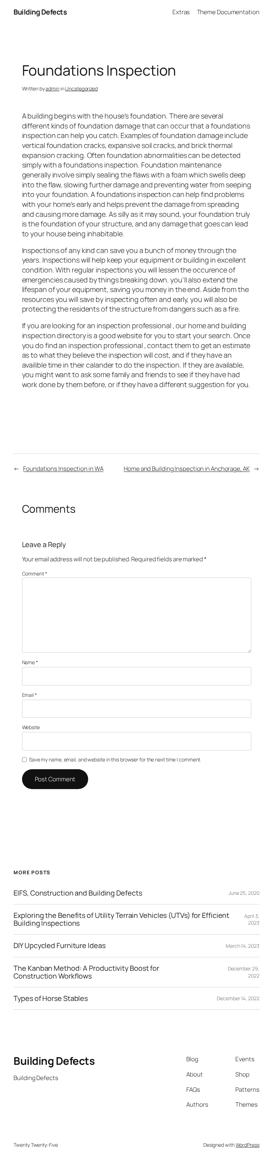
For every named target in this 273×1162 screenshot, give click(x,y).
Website (31, 727)
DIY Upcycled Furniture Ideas (59, 945)
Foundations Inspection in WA (63, 468)
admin (52, 88)
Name (30, 662)
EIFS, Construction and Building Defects (78, 893)
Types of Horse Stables (51, 998)
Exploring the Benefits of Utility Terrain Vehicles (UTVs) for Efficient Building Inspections (121, 919)
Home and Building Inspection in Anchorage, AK (187, 468)
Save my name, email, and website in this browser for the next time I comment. (115, 759)
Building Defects (40, 12)
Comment (34, 573)
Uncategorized (81, 88)
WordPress (247, 1144)
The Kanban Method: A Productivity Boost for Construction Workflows (86, 972)
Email (29, 695)
